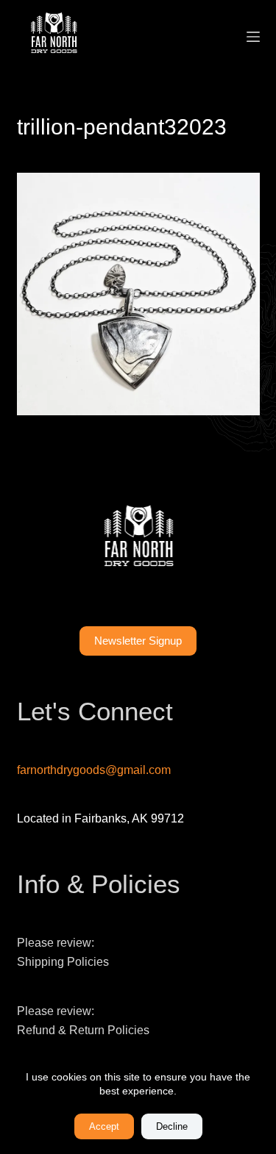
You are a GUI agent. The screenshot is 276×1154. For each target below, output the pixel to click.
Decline (172, 1126)
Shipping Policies (63, 962)
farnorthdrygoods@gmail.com (94, 770)
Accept (104, 1126)
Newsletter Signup (138, 640)
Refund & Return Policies (83, 1030)
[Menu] (253, 36)
